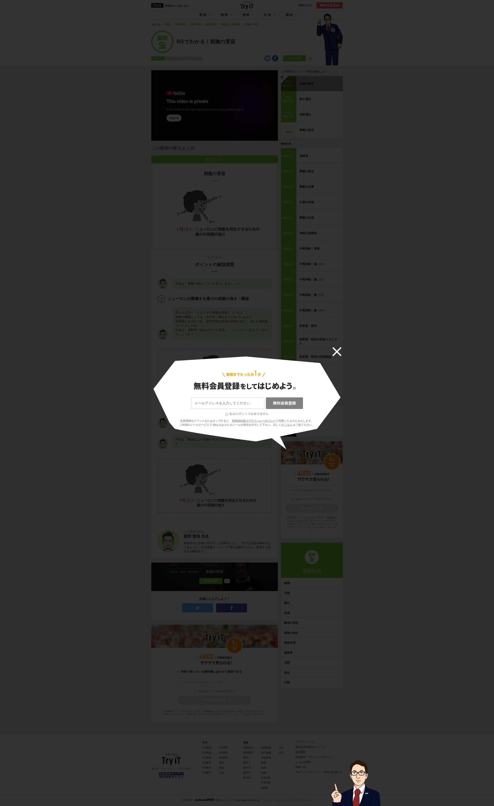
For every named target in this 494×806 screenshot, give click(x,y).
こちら (288, 424)
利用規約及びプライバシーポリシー (253, 420)
